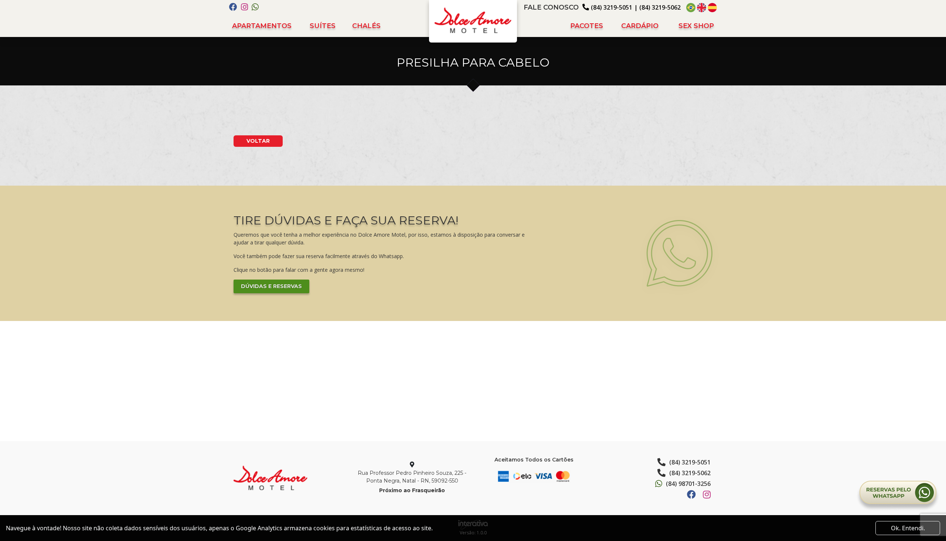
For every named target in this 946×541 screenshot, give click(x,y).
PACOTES (586, 26)
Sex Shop (696, 26)
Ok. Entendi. (908, 528)
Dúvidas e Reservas (271, 286)
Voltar (258, 141)
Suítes (323, 26)
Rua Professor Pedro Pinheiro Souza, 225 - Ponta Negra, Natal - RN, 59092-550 (412, 477)
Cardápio (640, 26)
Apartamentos (262, 26)
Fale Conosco (551, 7)
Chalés (366, 26)
